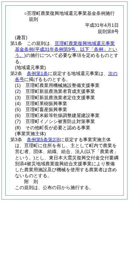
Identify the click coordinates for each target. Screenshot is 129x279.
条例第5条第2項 (43, 139)
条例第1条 (37, 73)
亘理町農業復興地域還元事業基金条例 (66, 49)
